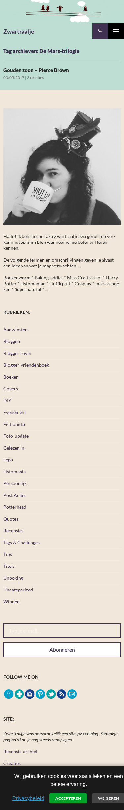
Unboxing (13, 578)
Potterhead (14, 507)
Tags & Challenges (21, 542)
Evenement (14, 412)
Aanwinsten (15, 329)
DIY (7, 400)
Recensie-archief (20, 751)
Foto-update (16, 436)
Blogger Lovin (17, 353)
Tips (7, 554)
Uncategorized (18, 589)
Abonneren (62, 649)
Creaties (12, 763)
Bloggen (11, 341)
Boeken (11, 377)
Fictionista (14, 424)
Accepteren (68, 798)
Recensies (13, 530)
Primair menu (116, 31)
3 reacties (35, 77)
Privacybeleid (28, 798)
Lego (8, 459)
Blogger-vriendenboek (26, 365)
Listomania (14, 471)
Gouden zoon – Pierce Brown (36, 70)
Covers (10, 388)
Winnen (11, 601)
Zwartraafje (18, 31)
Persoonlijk (15, 483)
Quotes (10, 518)
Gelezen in (13, 448)
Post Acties (14, 495)
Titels (9, 566)
